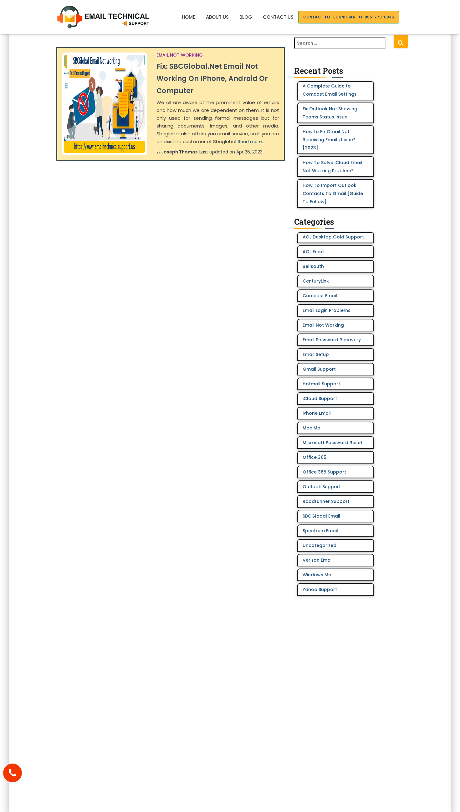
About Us (217, 17)
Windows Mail (318, 575)
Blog (245, 17)
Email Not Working (179, 55)
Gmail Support (319, 369)
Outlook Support (322, 487)
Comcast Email (320, 296)
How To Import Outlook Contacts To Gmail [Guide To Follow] (333, 193)
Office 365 (314, 457)
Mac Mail (313, 428)
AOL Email (314, 251)
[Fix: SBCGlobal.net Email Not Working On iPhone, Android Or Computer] (104, 104)
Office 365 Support (324, 472)
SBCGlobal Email (321, 516)
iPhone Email (317, 413)
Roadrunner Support (326, 501)
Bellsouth (313, 266)
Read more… (251, 141)
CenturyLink (316, 281)
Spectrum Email (320, 531)
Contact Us (278, 17)
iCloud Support (320, 398)
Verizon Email (318, 560)
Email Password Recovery (332, 340)
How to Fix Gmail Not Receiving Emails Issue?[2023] (329, 139)
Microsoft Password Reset (332, 442)
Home (188, 17)
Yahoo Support (320, 589)
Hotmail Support (321, 384)
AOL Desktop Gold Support (333, 237)
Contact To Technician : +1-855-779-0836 (348, 17)
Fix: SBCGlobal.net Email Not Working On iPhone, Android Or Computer (212, 79)
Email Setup (316, 354)
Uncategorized (319, 545)
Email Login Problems (326, 310)
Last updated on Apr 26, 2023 (231, 152)
